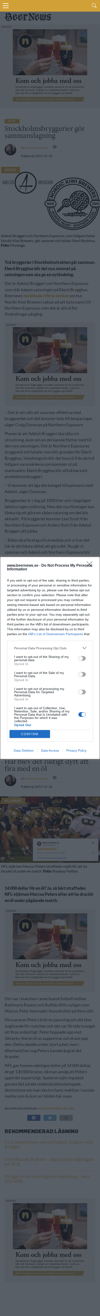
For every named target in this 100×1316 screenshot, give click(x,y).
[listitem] (50, 648)
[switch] (82, 658)
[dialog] (50, 658)
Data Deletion (24, 750)
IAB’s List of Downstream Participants (55, 634)
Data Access (50, 750)
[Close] (91, 565)
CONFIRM (29, 734)
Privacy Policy (76, 750)
